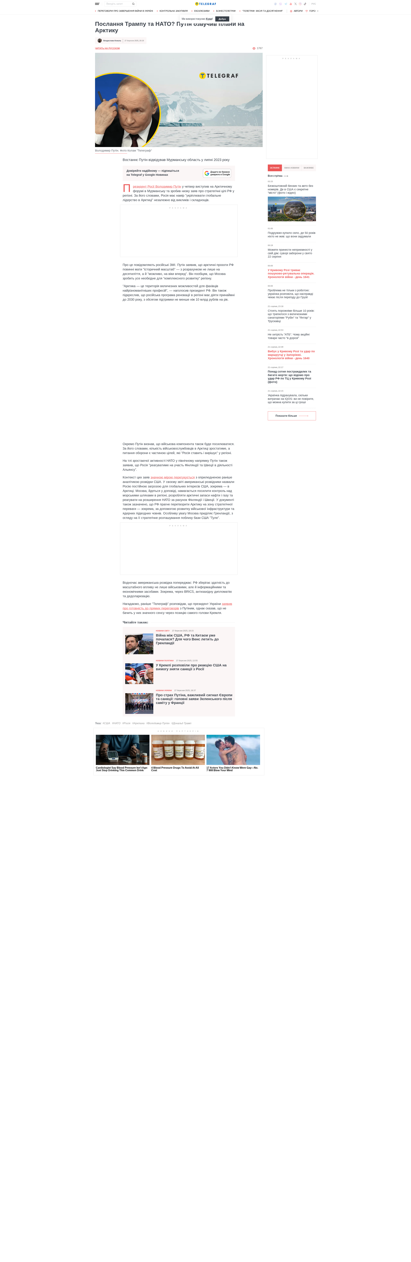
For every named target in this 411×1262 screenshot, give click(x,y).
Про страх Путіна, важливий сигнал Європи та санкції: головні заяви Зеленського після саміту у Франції (194, 699)
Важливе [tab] (309, 168)
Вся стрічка (275, 175)
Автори (298, 11)
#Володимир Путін (158, 723)
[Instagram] (300, 3)
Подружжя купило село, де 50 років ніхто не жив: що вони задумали (291, 234)
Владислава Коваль (112, 41)
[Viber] (280, 4)
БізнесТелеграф (226, 11)
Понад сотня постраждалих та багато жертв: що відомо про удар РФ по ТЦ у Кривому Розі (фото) (289, 377)
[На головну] (205, 4)
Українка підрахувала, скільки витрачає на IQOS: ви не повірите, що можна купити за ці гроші (291, 399)
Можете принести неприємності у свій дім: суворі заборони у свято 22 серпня (290, 253)
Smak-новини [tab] (291, 168)
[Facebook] (275, 3)
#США (106, 723)
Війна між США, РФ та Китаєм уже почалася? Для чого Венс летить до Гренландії (187, 639)
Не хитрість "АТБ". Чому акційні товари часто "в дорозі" (289, 336)
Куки (209, 18)
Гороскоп (315, 11)
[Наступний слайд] (318, 11)
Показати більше (286, 415)
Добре (222, 19)
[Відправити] (133, 3)
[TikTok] (305, 3)
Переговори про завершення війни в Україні (125, 11)
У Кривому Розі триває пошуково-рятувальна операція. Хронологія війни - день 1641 (291, 273)
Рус (313, 4)
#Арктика (138, 723)
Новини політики (165, 661)
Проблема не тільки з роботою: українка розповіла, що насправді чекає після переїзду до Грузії (290, 294)
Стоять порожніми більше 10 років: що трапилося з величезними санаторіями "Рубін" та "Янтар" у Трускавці (291, 316)
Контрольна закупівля (174, 11)
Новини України (164, 690)
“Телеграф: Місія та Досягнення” (262, 11)
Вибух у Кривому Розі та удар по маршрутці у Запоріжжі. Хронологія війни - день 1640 (291, 355)
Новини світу (163, 631)
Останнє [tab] (275, 168)
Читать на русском (107, 48)
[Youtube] (290, 3)
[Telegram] (285, 3)
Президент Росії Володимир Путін (157, 186)
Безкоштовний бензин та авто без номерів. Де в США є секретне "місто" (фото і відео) (290, 189)
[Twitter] (295, 4)
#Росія (126, 723)
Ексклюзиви (202, 11)
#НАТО (116, 723)
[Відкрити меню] (97, 4)
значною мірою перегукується (173, 477)
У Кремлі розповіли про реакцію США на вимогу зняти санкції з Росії (191, 667)
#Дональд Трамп (181, 723)
